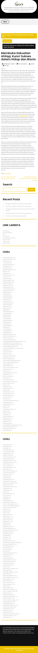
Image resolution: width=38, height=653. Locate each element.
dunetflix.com (7, 399)
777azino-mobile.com (9, 355)
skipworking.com (8, 514)
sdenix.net (6, 492)
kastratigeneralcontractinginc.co (12, 343)
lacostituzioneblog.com (9, 409)
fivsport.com (6, 390)
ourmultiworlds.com (8, 450)
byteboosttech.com (8, 280)
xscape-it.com (7, 353)
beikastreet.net (7, 446)
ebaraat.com (7, 277)
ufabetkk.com (7, 525)
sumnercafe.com (8, 397)
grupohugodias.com (9, 383)
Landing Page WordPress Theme (15, 649)
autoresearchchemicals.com (11, 614)
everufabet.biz (7, 329)
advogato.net (7, 497)
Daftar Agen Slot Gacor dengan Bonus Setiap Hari (17, 36)
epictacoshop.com (8, 558)
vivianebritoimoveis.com (10, 486)
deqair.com (6, 385)
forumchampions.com (9, 457)
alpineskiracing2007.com (10, 589)
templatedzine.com (8, 392)
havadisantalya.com (9, 264)
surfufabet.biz (7, 315)
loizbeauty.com (7, 516)
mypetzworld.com (8, 369)
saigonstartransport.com (10, 553)
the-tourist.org (7, 495)
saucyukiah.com (7, 445)
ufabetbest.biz (7, 317)
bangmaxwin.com (8, 554)
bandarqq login (29, 627)
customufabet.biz (8, 320)
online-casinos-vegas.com (11, 600)
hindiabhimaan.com (8, 608)
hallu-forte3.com (8, 581)
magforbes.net (7, 488)
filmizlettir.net (6, 448)
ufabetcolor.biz (7, 306)
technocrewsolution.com (10, 483)
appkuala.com (7, 537)
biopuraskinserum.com (9, 560)
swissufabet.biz (7, 301)
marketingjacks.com (9, 603)
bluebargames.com (8, 458)
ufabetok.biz (6, 327)
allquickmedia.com (8, 527)
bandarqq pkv (27, 629)
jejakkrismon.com (8, 521)
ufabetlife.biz (6, 310)
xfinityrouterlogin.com (9, 602)
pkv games (7, 173)
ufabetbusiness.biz (8, 303)
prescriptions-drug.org (9, 481)
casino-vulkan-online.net (10, 591)
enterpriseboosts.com (9, 502)
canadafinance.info (8, 563)
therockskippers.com (9, 584)
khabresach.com (8, 610)
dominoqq (6, 241)
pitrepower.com (7, 593)
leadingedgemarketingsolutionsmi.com (14, 341)
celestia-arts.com (8, 455)
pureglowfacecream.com (10, 530)
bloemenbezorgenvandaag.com (12, 542)
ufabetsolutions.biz (8, 311)
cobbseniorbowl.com (9, 357)
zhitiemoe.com (7, 413)
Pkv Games (7, 41)
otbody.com (6, 509)
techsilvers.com (7, 386)
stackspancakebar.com (10, 575)
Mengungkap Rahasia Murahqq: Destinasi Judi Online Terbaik (28, 178)
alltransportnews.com (9, 334)
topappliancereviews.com (10, 605)
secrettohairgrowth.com (10, 544)
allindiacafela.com (8, 588)
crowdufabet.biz (7, 331)
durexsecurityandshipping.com (12, 360)
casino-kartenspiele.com (10, 504)
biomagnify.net (7, 430)
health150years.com (8, 479)
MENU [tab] (5, 22)
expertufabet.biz (7, 296)
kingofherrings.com (8, 532)
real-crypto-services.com (10, 367)
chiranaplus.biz (7, 574)
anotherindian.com (8, 416)
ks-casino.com (7, 378)
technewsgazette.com (9, 528)
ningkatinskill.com (8, 388)
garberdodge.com (8, 464)
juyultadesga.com (8, 366)
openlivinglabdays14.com (10, 346)
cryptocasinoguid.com (9, 339)
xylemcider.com (7, 418)
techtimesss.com (8, 474)
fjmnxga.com (6, 551)
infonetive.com (7, 556)
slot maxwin (17, 631)
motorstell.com (7, 478)
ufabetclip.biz (7, 294)
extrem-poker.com (8, 376)
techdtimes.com (7, 266)
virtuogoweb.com (8, 284)
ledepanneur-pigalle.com (10, 568)
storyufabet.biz (7, 322)
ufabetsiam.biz (7, 299)
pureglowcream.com (9, 540)
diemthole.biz (7, 523)
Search (7, 184)
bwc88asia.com (7, 374)
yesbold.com (6, 273)
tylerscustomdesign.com (10, 471)
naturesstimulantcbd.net (10, 427)
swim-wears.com (8, 465)
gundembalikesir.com (9, 270)
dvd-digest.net (7, 570)
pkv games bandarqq (9, 238)
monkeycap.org (7, 490)
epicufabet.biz (7, 324)
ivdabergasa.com (8, 364)
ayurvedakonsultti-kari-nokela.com (13, 348)
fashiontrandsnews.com (10, 336)
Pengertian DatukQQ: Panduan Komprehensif (18, 204)
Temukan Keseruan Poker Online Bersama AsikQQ (8, 177)
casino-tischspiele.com (9, 507)
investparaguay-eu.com (10, 373)
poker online (6, 239)
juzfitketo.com (7, 421)
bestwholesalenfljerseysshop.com (13, 345)
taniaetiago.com (7, 420)
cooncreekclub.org (8, 452)
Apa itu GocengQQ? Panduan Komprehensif (18, 206)
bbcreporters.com (8, 338)
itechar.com (6, 271)
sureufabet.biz (7, 318)
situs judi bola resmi (18, 627)
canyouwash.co (7, 263)
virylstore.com (7, 476)
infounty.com (6, 371)
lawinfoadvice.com (8, 393)
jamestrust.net (7, 511)
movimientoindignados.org (11, 400)
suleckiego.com (7, 617)
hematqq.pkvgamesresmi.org (24, 633)
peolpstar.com (7, 469)
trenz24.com (6, 513)
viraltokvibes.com (8, 485)
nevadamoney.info (8, 565)
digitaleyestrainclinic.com (10, 596)
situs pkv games (7, 232)
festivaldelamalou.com (9, 460)
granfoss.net (6, 586)
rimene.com (6, 567)
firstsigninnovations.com (10, 462)
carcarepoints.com (8, 379)
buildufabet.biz (7, 332)
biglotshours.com (8, 285)
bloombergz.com (8, 500)
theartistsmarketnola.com (10, 572)
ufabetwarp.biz (7, 292)
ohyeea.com (6, 411)
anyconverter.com (8, 518)
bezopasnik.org (7, 549)
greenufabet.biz (7, 304)
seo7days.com (7, 539)
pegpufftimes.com (8, 453)
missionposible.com (8, 598)
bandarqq (23, 116)
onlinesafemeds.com (9, 289)
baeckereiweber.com (9, 257)
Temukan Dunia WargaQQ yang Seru (16, 216)
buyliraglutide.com (8, 287)
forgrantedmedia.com (9, 467)
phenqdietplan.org (8, 395)
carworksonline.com (9, 472)
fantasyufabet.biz (8, 298)
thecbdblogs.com (8, 612)
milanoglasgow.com (9, 579)
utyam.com (6, 407)
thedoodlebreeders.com (10, 381)
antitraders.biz (7, 350)
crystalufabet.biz (7, 325)
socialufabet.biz (7, 313)
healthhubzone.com (8, 275)
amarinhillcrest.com (8, 493)
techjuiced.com (7, 278)
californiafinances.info (9, 561)
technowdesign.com (9, 359)
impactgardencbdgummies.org (12, 425)
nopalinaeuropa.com (9, 428)
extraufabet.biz (7, 308)
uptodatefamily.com (9, 404)
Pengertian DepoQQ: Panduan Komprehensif (18, 213)
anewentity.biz (7, 535)
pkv (4, 234)
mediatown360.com (8, 595)
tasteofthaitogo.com (9, 546)
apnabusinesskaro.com (10, 615)
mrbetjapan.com (8, 533)
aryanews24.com (8, 352)
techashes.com (7, 261)
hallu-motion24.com (9, 582)
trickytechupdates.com (9, 607)
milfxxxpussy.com (8, 402)
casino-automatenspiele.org (11, 506)
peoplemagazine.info (9, 259)
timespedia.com (7, 520)
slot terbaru (9, 627)
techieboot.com (7, 268)
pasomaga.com (7, 423)
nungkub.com (7, 414)
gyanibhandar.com (8, 291)
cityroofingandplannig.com (10, 362)
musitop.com (6, 406)
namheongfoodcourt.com (10, 577)
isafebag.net (6, 499)
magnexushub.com (8, 282)
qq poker (5, 629)
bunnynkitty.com (7, 547)
